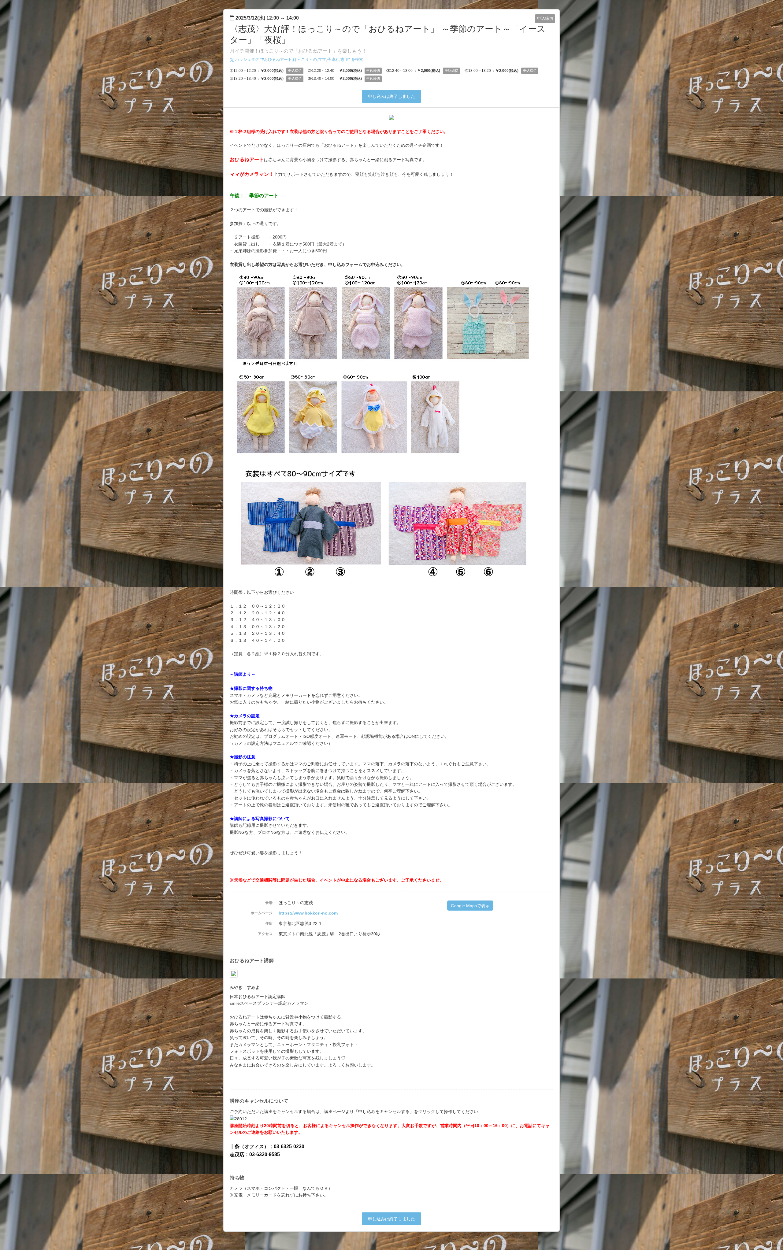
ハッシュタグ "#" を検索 (298, 59)
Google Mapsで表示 (470, 905)
